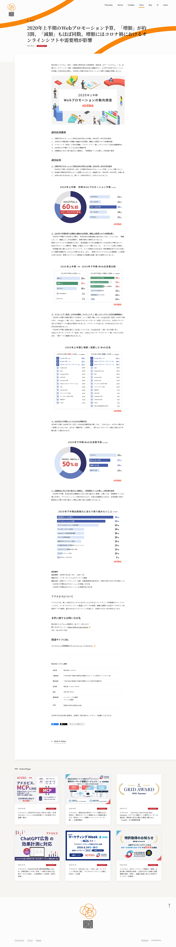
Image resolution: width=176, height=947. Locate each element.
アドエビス (42, 46)
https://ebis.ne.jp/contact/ (78, 627)
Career (165, 5)
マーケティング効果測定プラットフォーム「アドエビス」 (72, 646)
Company (131, 5)
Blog (150, 5)
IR (157, 5)
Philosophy (109, 5)
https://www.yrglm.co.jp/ (73, 705)
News (141, 5)
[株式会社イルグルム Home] (11, 10)
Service (120, 5)
